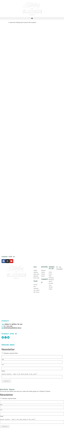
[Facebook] (3, 261)
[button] (32, 18)
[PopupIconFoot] (44, 282)
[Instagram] (7, 261)
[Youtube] (11, 261)
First (3, 359)
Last (3, 364)
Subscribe (6, 381)
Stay (35, 267)
